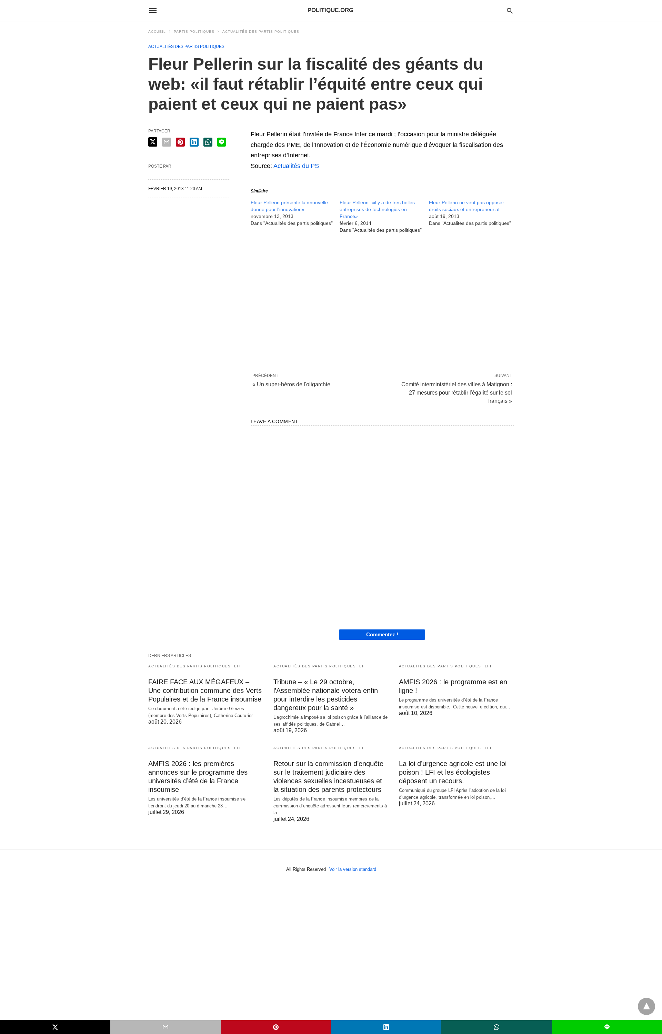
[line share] (221, 142)
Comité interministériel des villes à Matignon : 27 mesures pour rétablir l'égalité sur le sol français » (456, 392)
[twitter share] (152, 142)
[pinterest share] (180, 142)
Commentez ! (382, 634)
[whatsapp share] (207, 142)
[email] (165, 1027)
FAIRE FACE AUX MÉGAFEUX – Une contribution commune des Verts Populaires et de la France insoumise (205, 690)
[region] (382, 301)
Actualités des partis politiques (260, 31)
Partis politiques (194, 31)
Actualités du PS (296, 165)
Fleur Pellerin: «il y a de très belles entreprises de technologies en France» (377, 209)
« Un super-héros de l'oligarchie (291, 384)
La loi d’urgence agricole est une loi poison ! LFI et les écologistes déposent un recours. (452, 772)
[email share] (166, 142)
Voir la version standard (352, 869)
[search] (510, 10)
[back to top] (646, 1006)
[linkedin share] (194, 142)
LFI (237, 666)
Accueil (157, 31)
